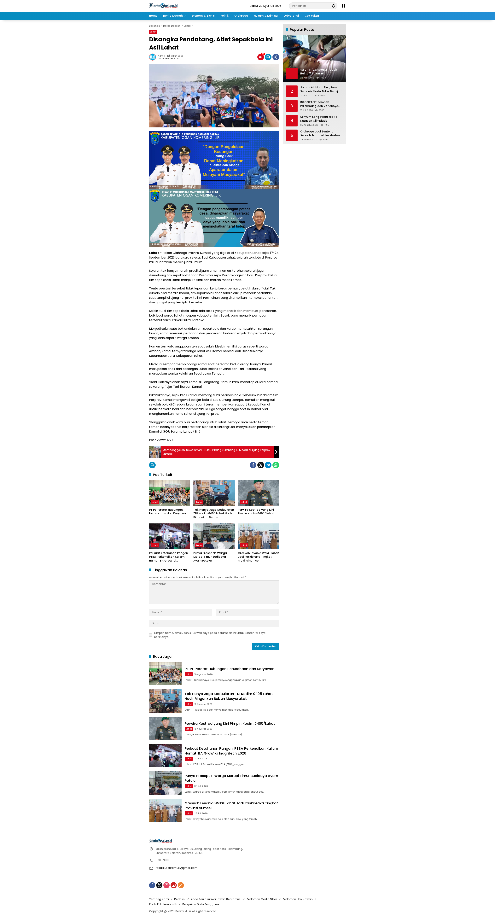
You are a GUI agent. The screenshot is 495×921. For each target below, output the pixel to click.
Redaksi (179, 899)
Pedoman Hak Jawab (297, 899)
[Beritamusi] (163, 6)
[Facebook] (253, 465)
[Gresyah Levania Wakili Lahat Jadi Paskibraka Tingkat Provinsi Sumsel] (258, 536)
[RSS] (181, 885)
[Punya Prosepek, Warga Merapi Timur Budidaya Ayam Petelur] (214, 536)
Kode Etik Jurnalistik (163, 904)
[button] (333, 6)
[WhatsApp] (275, 465)
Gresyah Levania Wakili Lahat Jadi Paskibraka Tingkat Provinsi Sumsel (258, 557)
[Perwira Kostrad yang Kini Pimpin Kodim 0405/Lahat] (258, 493)
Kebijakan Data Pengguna (200, 904)
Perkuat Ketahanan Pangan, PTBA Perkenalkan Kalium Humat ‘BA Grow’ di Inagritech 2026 (169, 557)
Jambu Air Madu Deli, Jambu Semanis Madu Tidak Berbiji (320, 89)
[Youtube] (174, 885)
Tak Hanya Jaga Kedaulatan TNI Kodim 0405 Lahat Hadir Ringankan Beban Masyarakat (213, 513)
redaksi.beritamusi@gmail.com (176, 868)
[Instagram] (166, 885)
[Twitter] (260, 465)
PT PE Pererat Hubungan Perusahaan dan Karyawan (168, 512)
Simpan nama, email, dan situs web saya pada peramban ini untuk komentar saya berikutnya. (209, 635)
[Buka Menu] (343, 5)
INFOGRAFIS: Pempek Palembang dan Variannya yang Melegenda (319, 104)
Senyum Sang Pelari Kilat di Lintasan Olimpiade (319, 119)
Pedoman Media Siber (262, 899)
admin (161, 56)
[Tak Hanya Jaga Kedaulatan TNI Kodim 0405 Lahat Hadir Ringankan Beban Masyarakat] (214, 493)
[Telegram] (268, 465)
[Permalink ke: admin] (153, 57)
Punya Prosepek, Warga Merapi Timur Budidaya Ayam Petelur (210, 557)
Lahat (153, 31)
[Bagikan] (275, 57)
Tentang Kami (159, 899)
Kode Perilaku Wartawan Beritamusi (216, 899)
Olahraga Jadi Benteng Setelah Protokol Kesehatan (320, 133)
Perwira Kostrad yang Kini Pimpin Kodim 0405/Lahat (256, 512)
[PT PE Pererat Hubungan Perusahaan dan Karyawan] (169, 493)
